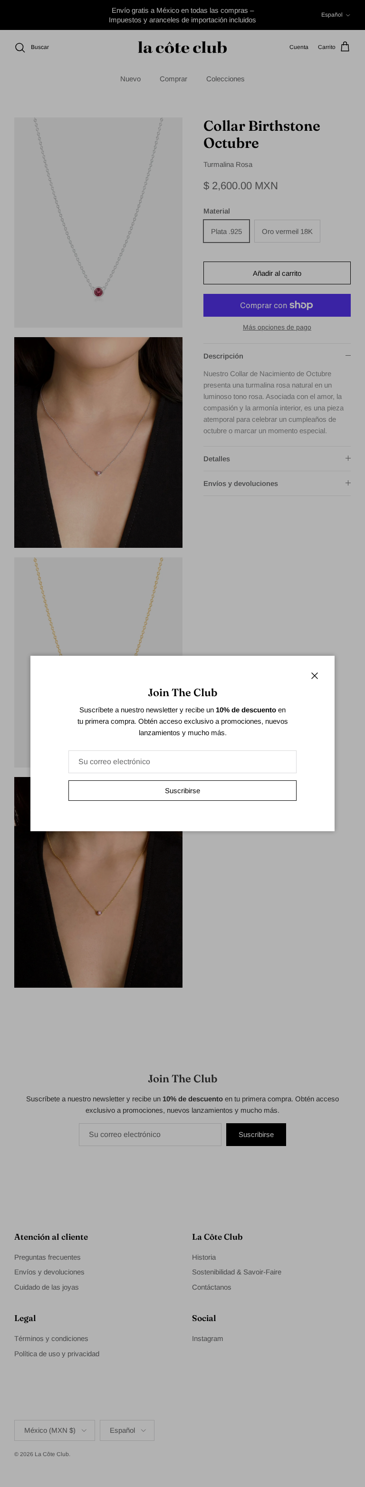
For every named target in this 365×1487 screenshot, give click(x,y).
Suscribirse (182, 791)
